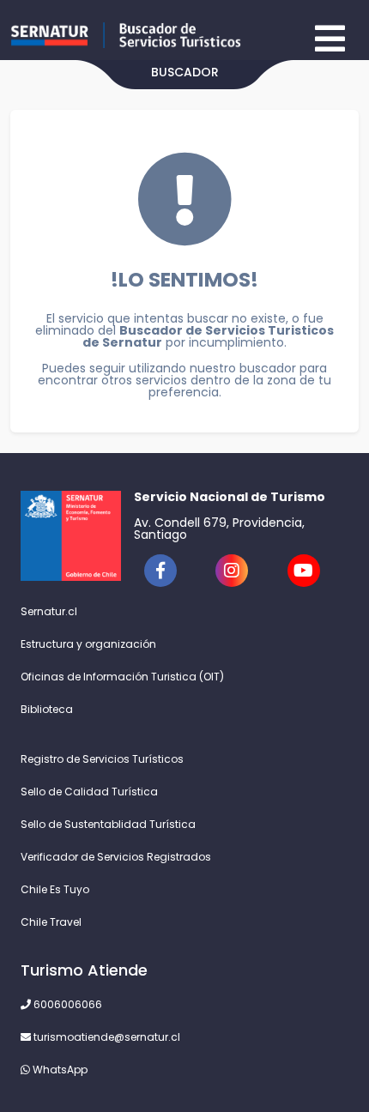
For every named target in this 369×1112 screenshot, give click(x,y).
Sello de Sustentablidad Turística (108, 824)
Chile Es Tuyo (55, 889)
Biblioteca (47, 709)
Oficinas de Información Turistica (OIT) (122, 676)
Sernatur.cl (49, 611)
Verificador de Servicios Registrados (116, 856)
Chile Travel (51, 922)
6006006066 (66, 1004)
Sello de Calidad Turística (89, 791)
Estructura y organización (88, 644)
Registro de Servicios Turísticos (102, 759)
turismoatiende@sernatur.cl (105, 1037)
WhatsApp (59, 1069)
